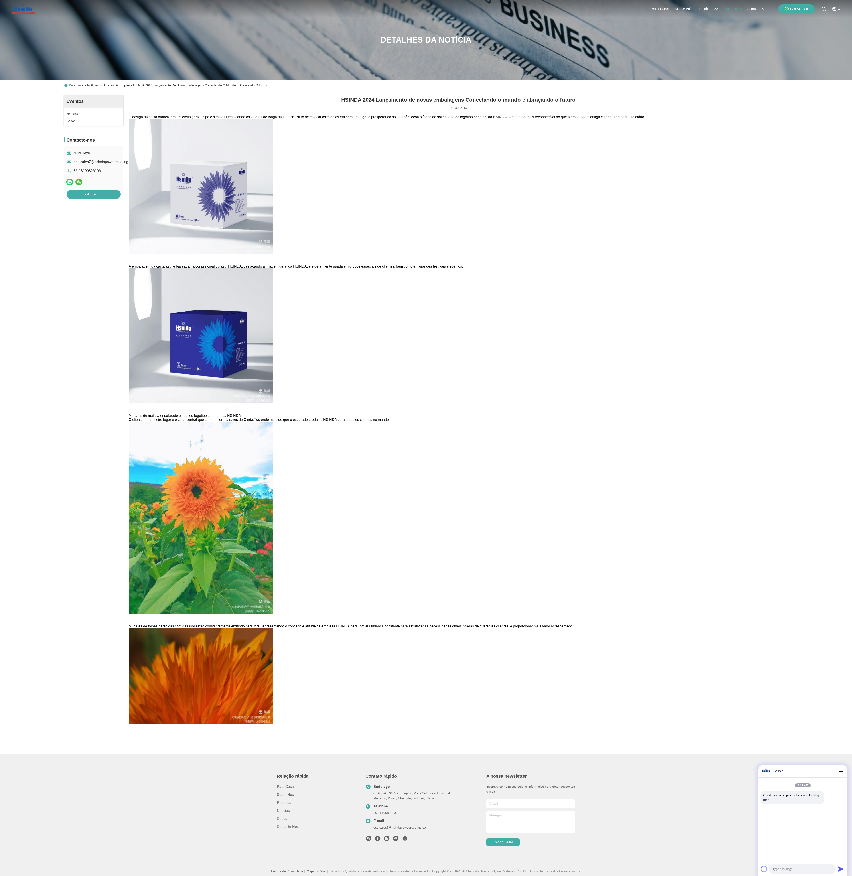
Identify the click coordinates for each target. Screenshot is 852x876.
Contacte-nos (757, 9)
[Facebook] (378, 839)
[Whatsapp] (70, 182)
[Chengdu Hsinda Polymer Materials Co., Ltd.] (24, 8)
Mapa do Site (316, 871)
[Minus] (841, 771)
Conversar (799, 9)
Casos (282, 819)
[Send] (840, 869)
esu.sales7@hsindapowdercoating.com (105, 162)
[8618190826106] (405, 839)
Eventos (731, 9)
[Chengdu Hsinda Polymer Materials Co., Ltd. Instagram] (387, 839)
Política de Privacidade (287, 871)
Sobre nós (683, 9)
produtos (707, 9)
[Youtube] (396, 839)
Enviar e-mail (503, 842)
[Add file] (764, 869)
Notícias (93, 85)
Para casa (659, 9)
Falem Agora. (93, 194)
